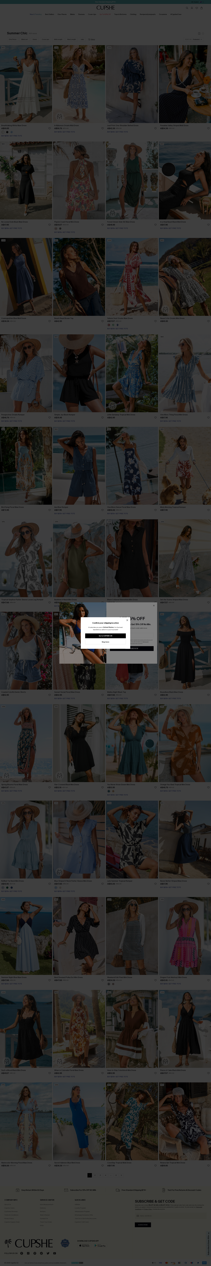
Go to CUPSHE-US (105, 636)
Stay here (105, 642)
